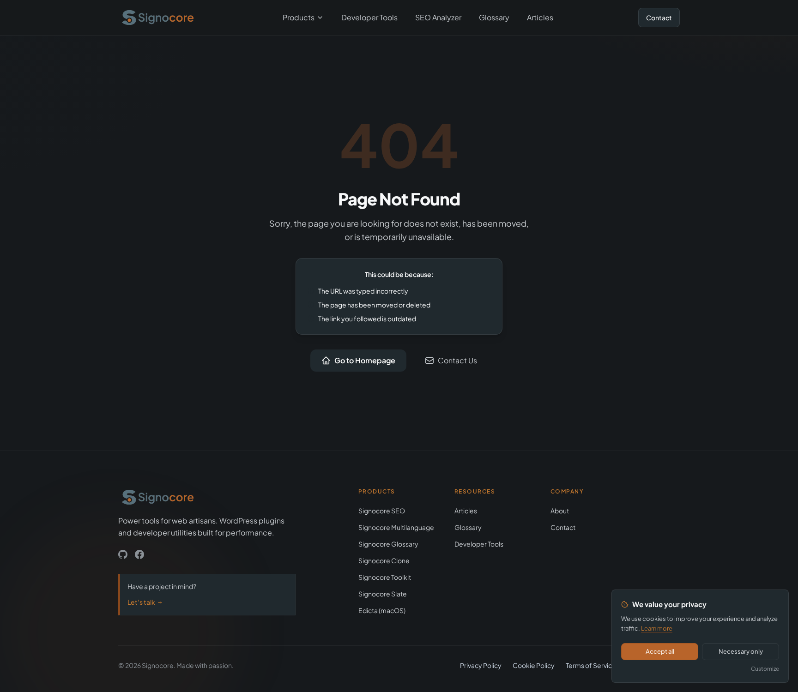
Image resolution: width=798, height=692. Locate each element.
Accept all (660, 651)
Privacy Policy (481, 665)
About (559, 510)
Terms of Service (591, 665)
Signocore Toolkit (384, 577)
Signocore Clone (384, 560)
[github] (123, 554)
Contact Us (457, 360)
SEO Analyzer (438, 17)
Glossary (494, 17)
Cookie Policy (534, 665)
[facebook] (139, 554)
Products (298, 17)
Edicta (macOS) (381, 610)
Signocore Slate (382, 594)
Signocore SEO (381, 510)
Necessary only (741, 651)
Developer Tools (369, 17)
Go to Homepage (364, 360)
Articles (540, 17)
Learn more (656, 628)
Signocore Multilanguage (396, 527)
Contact (659, 17)
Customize (765, 668)
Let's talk (144, 602)
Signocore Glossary (388, 544)
